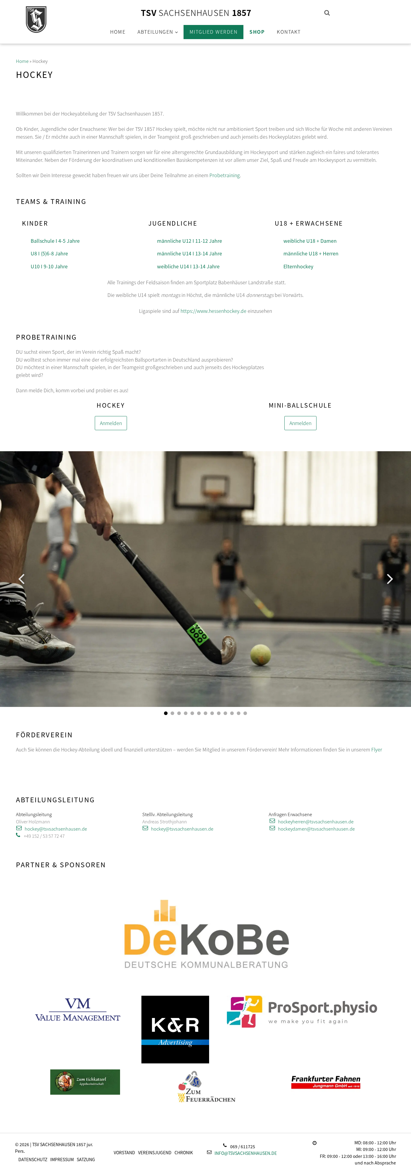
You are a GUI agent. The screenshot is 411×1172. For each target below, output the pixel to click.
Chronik (184, 1152)
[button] (165, 713)
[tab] (54, 241)
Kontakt (289, 31)
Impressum (62, 1159)
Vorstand (124, 1152)
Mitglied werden (214, 31)
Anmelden (111, 423)
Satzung (86, 1159)
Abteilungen (155, 31)
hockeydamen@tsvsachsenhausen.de (316, 828)
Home (117, 31)
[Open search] (327, 12)
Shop (257, 31)
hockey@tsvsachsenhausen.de (56, 828)
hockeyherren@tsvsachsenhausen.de (316, 821)
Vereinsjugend (155, 1152)
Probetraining (224, 175)
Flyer (376, 749)
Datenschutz (32, 1159)
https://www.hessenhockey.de (213, 310)
